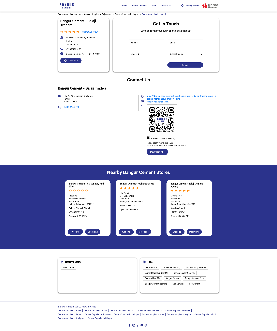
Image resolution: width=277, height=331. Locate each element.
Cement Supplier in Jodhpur (126, 314)
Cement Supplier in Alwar (95, 310)
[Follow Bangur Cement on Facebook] (130, 325)
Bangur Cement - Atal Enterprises (137, 183)
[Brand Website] (147, 325)
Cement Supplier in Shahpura (71, 318)
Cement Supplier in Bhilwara (149, 310)
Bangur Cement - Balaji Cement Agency (187, 185)
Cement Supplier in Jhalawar (98, 314)
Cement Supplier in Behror (122, 310)
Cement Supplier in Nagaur (179, 314)
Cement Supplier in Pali (205, 314)
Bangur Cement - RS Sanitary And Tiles (86, 185)
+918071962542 (178, 212)
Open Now (94, 54)
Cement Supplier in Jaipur (70, 314)
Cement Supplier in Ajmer (69, 310)
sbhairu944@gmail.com (158, 102)
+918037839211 (76, 212)
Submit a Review (90, 32)
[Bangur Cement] (66, 6)
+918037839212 (127, 205)
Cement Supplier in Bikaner (177, 310)
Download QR (157, 151)
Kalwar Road (68, 267)
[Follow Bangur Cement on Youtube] (143, 325)
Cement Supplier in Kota (153, 314)
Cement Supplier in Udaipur (100, 318)
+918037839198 (73, 49)
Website (75, 232)
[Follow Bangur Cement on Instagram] (134, 325)
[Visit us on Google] (138, 325)
